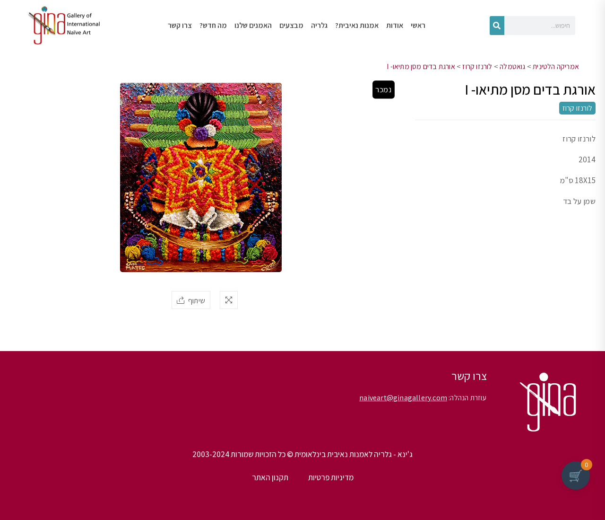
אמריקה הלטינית (556, 66)
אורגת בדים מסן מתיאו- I (421, 66)
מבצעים (291, 25)
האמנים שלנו (253, 25)
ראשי (418, 25)
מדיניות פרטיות (331, 477)
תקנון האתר (270, 477)
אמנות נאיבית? (357, 25)
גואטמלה (512, 66)
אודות (394, 25)
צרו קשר (180, 25)
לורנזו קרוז (477, 66)
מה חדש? (213, 25)
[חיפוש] (497, 25)
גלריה (319, 25)
